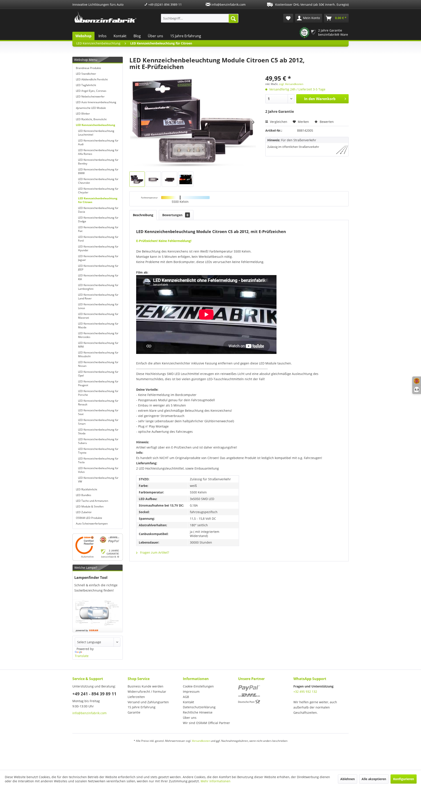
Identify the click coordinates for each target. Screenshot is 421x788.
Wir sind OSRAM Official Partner (206, 723)
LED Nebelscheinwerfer (90, 96)
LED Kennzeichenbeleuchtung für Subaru (98, 441)
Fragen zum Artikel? (154, 552)
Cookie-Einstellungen (198, 686)
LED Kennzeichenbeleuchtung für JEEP (98, 267)
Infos (102, 36)
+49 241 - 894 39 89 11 (94, 694)
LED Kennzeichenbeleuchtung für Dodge (98, 219)
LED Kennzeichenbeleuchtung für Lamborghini (98, 287)
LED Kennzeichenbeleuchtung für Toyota (98, 450)
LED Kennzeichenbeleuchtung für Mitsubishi (98, 354)
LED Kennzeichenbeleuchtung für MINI (98, 344)
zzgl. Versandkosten (291, 84)
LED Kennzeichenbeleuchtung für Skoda (98, 431)
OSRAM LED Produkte (89, 518)
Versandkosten (201, 741)
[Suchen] (233, 18)
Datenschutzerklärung (199, 707)
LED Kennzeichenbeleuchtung (95, 125)
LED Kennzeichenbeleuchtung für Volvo (98, 470)
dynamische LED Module (91, 108)
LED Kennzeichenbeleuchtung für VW (98, 479)
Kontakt (120, 36)
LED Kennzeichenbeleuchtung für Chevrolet (98, 181)
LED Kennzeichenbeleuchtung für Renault (98, 402)
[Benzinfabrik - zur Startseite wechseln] (105, 17)
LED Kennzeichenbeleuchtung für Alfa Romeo (98, 152)
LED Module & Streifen (89, 506)
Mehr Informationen (215, 781)
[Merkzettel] (288, 18)
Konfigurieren (403, 779)
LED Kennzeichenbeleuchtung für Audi (98, 142)
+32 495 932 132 (305, 691)
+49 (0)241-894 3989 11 (164, 4)
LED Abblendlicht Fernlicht (92, 79)
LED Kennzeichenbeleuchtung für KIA (98, 277)
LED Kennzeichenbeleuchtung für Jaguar (98, 258)
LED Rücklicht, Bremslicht (91, 119)
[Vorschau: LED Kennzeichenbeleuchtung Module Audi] (185, 179)
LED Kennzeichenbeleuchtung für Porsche (98, 393)
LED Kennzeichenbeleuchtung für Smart (98, 422)
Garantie (134, 712)
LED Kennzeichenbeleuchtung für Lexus (98, 306)
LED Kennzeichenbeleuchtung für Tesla (98, 460)
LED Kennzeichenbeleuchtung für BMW (98, 171)
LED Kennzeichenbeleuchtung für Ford (98, 238)
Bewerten (326, 122)
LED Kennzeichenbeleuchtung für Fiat (98, 229)
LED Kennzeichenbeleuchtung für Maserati (98, 316)
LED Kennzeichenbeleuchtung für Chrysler (98, 190)
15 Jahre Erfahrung (185, 36)
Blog (137, 36)
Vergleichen (278, 122)
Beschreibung (143, 215)
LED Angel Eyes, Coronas (91, 91)
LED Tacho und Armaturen (92, 501)
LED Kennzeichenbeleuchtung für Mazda (98, 325)
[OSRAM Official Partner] (97, 547)
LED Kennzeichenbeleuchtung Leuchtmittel (96, 132)
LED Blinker (83, 113)
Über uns (155, 36)
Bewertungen (175, 215)
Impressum (191, 691)
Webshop (83, 36)
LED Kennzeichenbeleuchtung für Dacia (98, 210)
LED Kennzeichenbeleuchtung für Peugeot (98, 383)
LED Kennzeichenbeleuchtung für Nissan (98, 364)
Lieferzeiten (136, 697)
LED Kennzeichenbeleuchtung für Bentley (98, 161)
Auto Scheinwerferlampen (92, 523)
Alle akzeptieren (374, 779)
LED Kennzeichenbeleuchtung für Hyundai (98, 248)
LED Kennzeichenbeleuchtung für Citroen (97, 200)
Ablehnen (347, 779)
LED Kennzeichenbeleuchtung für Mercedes (98, 335)
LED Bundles (83, 495)
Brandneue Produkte (88, 68)
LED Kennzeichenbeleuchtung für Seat (98, 412)
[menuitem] (199, 18)
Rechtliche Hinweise (197, 712)
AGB (186, 697)
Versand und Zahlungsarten (148, 702)
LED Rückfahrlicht (86, 489)
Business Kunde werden (145, 686)
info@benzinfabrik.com (228, 4)
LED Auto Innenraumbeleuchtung (96, 102)
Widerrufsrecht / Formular (147, 691)
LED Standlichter (86, 74)
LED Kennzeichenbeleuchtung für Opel (98, 373)
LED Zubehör (84, 512)
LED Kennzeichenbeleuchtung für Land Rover (98, 296)
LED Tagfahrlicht (86, 85)
